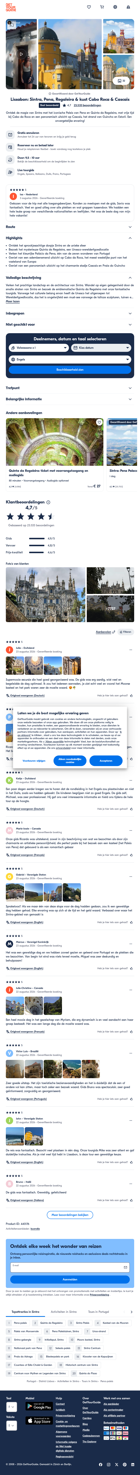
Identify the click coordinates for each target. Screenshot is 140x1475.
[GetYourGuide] (11, 7)
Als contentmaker (113, 1409)
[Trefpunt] (130, 388)
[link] (55, 455)
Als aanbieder (111, 1404)
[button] (81, 105)
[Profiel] (128, 7)
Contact (60, 1404)
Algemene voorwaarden (63, 1434)
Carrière (87, 1418)
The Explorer (89, 1441)
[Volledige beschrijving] (130, 278)
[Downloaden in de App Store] (39, 1421)
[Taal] (115, 7)
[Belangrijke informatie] (130, 399)
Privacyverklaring (99, 1294)
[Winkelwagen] (102, 7)
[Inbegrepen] (130, 313)
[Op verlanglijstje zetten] (99, 422)
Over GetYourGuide (90, 1410)
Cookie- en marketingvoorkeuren (68, 1423)
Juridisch (60, 1409)
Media (86, 1429)
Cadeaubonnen (91, 1435)
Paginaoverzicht (64, 1456)
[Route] (130, 227)
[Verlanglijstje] (89, 7)
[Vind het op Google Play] (39, 1407)
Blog (85, 1424)
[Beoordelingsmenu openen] (131, 649)
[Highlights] (130, 238)
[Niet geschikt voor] (130, 325)
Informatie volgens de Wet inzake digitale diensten (66, 1446)
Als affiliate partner (114, 1415)
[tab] (25, 1312)
